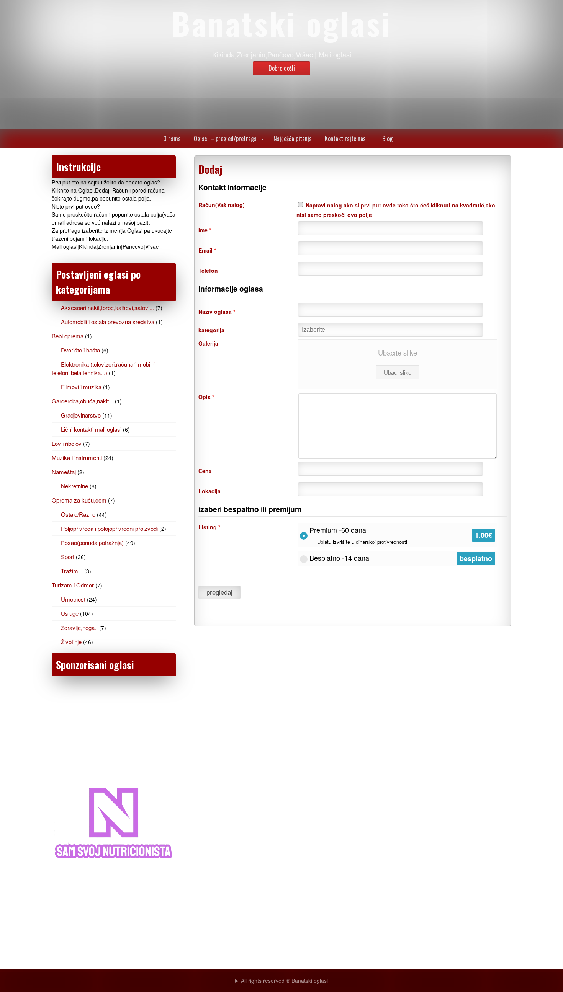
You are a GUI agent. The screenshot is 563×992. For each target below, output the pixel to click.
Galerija (208, 343)
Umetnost (73, 599)
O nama (172, 138)
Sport (67, 557)
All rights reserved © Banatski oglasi (284, 980)
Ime (204, 230)
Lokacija (209, 491)
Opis (206, 397)
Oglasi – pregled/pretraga (225, 138)
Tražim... (72, 571)
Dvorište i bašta (80, 350)
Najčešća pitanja (292, 138)
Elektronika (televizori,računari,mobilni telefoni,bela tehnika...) (103, 368)
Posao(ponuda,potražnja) (92, 542)
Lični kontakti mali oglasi (91, 429)
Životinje (71, 642)
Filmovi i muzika (81, 387)
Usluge (70, 613)
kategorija (211, 330)
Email (207, 250)
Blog (387, 138)
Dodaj (210, 169)
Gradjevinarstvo (81, 415)
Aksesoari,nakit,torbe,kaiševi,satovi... (107, 307)
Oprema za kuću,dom (79, 500)
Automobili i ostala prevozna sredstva (107, 322)
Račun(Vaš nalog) (221, 205)
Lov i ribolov (67, 443)
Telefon (208, 270)
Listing (209, 527)
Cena (205, 471)
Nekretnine (74, 486)
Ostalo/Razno (78, 514)
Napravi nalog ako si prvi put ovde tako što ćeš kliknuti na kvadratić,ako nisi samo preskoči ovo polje (395, 210)
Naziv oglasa (216, 311)
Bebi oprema (67, 336)
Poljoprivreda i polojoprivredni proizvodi (109, 528)
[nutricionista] (114, 864)
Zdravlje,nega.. (79, 627)
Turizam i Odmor (73, 585)
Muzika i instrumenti (77, 458)
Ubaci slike (397, 372)
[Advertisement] (114, 732)
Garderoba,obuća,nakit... (82, 401)
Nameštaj (64, 472)
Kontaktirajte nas (345, 138)
